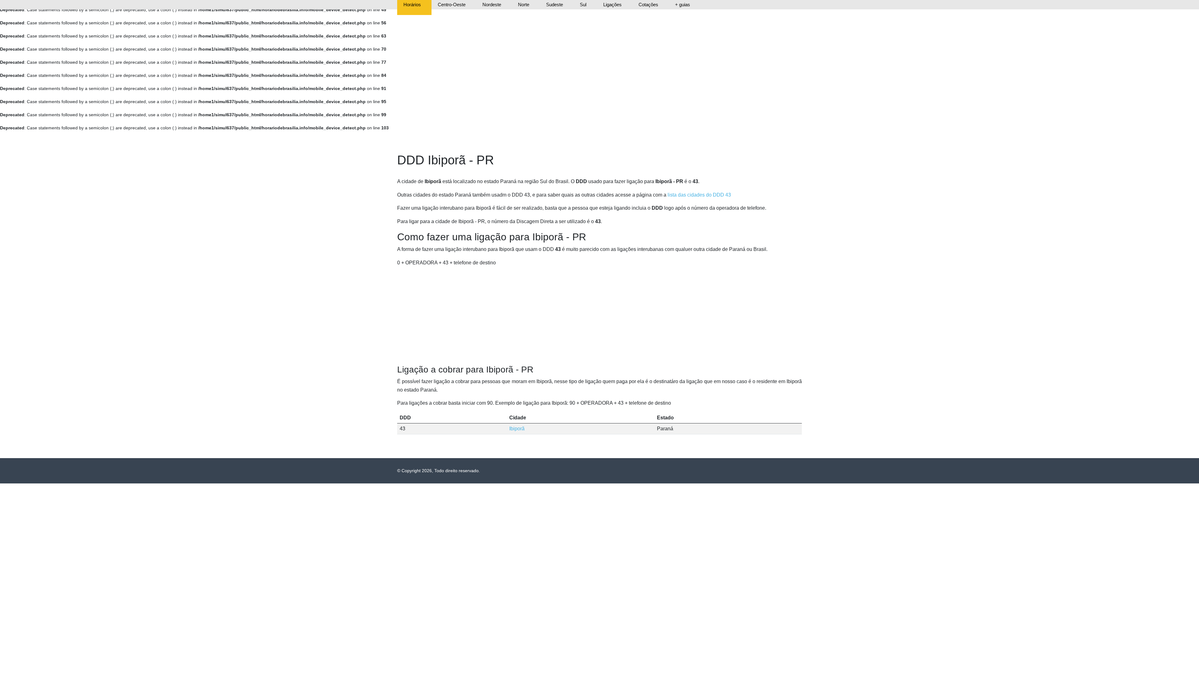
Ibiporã (517, 428)
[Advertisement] (599, 315)
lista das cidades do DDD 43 (699, 195)
